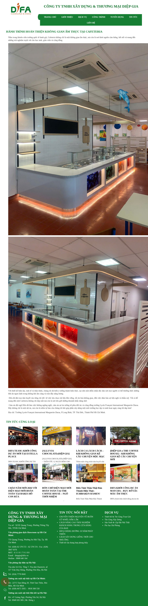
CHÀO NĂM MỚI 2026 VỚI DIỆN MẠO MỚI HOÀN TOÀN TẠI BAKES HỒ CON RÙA (22, 492)
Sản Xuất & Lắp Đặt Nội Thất (117, 522)
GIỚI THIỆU (67, 17)
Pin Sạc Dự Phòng (112, 525)
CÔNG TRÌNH (98, 17)
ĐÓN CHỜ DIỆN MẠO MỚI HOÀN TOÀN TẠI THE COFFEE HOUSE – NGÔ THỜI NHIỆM (56, 492)
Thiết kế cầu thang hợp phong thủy (73, 543)
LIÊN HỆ (91, 23)
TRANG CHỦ (50, 17)
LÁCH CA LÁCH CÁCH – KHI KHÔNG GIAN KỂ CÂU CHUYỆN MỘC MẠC (90, 454)
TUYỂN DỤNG (117, 17)
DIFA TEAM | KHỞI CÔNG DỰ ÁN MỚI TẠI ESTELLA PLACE (22, 454)
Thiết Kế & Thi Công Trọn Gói (118, 517)
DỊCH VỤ (82, 17)
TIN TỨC (133, 17)
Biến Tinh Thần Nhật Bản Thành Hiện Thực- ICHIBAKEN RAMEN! (89, 491)
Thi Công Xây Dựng (113, 520)
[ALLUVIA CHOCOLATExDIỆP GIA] (56, 452)
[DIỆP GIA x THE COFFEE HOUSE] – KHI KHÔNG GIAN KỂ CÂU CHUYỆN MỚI (124, 455)
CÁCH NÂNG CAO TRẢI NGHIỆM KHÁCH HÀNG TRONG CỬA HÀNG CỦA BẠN (75, 525)
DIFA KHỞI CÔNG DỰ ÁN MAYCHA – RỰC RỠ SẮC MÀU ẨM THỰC (124, 491)
